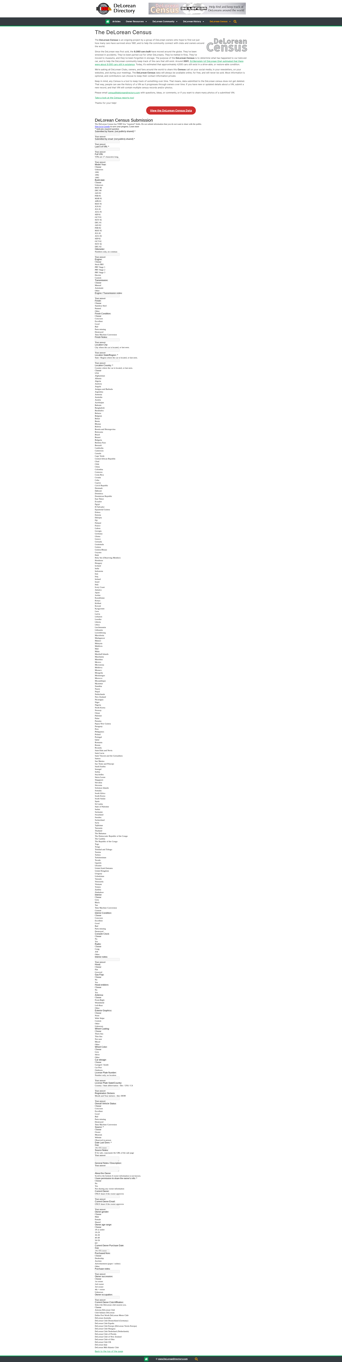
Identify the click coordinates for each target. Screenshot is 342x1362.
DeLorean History (192, 21)
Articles (116, 21)
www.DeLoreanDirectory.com (173, 1359)
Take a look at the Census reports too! (114, 97)
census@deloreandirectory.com (124, 92)
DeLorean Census (219, 21)
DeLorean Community (163, 21)
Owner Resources (135, 21)
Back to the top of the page (109, 1351)
